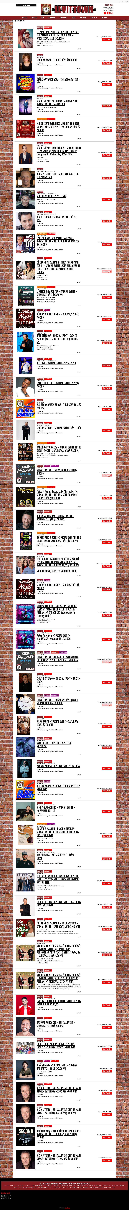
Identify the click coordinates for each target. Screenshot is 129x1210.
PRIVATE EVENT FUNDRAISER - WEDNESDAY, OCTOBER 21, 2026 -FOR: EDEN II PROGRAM (57, 658)
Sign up (121, 1)
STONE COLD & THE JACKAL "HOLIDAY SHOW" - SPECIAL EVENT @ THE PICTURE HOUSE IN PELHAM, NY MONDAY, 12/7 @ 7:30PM (58, 978)
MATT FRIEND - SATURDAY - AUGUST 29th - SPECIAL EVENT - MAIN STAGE (58, 102)
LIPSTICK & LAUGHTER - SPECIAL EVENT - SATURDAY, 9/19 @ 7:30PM (57, 293)
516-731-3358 (109, 5)
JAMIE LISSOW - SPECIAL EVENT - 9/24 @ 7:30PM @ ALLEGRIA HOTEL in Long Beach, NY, (57, 339)
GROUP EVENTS (63, 18)
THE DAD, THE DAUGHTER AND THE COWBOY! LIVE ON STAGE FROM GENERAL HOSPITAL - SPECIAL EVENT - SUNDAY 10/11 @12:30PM (58, 562)
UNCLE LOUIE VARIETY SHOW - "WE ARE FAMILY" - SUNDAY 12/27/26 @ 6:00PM (56, 1045)
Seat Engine (67, 1208)
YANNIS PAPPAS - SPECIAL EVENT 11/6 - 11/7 (58, 766)
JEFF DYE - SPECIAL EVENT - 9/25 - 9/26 (56, 363)
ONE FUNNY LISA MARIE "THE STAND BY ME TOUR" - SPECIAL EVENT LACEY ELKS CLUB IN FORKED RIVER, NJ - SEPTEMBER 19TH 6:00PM (58, 267)
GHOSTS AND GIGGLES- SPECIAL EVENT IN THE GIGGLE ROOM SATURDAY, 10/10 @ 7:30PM (59, 539)
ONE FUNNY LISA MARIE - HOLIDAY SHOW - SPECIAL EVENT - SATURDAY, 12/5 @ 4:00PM (58, 925)
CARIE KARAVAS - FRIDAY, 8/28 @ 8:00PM (57, 60)
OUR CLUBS (104, 18)
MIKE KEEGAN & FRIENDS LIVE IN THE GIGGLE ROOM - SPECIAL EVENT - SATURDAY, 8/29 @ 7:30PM (58, 127)
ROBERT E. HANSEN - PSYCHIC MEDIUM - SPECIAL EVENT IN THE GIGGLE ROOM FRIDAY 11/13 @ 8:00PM (58, 832)
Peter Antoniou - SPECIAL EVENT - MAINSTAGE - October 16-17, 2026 (54, 637)
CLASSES (74, 18)
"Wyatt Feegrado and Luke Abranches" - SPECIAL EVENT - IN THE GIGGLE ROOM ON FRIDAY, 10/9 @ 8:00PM (57, 495)
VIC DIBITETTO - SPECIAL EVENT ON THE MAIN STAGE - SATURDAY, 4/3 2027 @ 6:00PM (59, 1111)
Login (126, 1)
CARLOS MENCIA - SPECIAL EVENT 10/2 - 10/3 (59, 427)
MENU (42, 18)
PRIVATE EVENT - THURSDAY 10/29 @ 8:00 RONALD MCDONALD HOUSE (57, 701)
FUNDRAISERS (51, 18)
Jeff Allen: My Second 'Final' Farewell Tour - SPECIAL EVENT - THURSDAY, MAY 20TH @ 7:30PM (59, 1134)
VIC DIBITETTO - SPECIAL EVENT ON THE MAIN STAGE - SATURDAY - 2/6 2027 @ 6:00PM (59, 1090)
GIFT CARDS (83, 18)
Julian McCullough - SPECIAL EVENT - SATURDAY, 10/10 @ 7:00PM (55, 517)
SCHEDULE (24, 18)
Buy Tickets (106, 39)
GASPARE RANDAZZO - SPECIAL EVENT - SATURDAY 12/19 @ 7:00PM (56, 1024)
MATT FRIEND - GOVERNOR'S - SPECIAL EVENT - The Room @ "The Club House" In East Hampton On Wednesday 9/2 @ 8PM (59, 151)
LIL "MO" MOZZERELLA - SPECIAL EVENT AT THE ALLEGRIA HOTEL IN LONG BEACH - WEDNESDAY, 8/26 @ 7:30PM (58, 35)
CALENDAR (34, 18)
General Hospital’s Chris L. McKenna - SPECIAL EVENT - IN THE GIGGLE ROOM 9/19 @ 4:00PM (58, 241)
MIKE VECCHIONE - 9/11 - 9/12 (51, 196)
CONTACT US (93, 18)
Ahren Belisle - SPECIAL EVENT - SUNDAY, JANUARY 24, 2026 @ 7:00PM (57, 1067)
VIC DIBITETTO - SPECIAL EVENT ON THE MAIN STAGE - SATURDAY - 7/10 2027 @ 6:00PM (59, 1157)
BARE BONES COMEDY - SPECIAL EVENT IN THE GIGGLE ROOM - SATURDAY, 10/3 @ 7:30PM (59, 449)
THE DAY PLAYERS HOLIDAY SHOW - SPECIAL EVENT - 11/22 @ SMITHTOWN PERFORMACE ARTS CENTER (58, 879)
